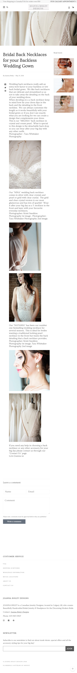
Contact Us (8, 585)
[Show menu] (4, 7)
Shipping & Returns (11, 568)
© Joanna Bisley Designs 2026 (15, 661)
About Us (7, 581)
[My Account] (68, 7)
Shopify (27, 665)
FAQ (4, 564)
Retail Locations (10, 577)
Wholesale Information (13, 572)
